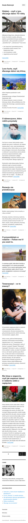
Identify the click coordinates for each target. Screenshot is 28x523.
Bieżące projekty (6, 516)
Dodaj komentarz (5, 112)
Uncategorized (22, 61)
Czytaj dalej (5, 58)
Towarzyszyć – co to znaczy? (11, 284)
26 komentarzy (6, 181)
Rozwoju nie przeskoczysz (8, 188)
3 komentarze (6, 63)
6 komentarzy (6, 447)
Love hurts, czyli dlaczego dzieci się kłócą (13, 69)
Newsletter (4, 509)
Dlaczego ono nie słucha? (10, 503)
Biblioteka (4, 513)
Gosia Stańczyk (8, 5)
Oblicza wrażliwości (9, 501)
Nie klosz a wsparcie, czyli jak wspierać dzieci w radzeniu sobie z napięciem (13, 379)
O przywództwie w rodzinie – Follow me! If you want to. (12, 239)
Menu (23, 5)
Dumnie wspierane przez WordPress (18, 520)
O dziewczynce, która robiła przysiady (12, 119)
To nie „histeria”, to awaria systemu (13, 495)
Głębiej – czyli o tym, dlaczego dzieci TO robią (13, 12)
